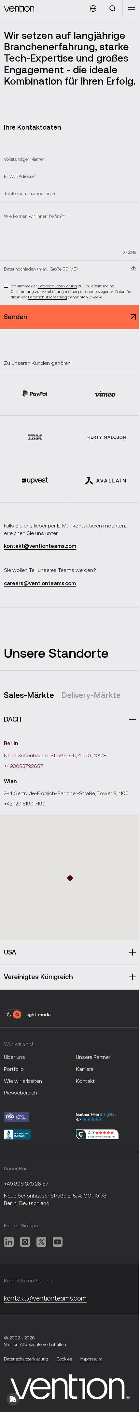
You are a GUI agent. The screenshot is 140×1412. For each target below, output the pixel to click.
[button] (131, 8)
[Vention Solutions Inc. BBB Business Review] (36, 1134)
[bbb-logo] (36, 1117)
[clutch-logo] (97, 1134)
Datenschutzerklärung (57, 286)
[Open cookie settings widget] (13, 1399)
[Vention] (19, 8)
